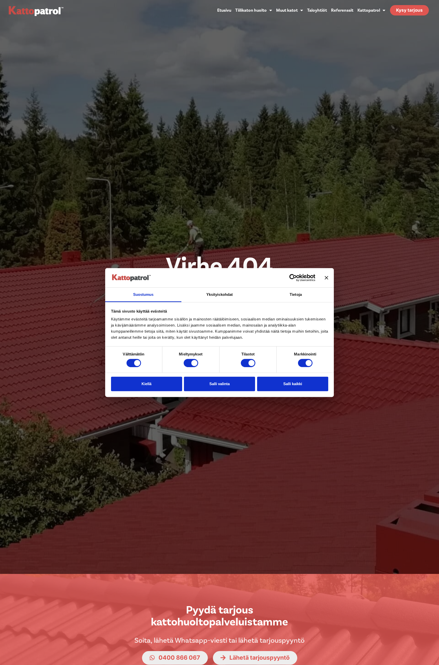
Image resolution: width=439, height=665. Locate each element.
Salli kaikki (292, 384)
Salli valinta (219, 384)
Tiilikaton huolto (251, 10)
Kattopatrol (368, 10)
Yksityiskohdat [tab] (219, 294)
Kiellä (146, 384)
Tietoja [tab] (296, 294)
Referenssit (342, 10)
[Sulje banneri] (326, 278)
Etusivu (224, 10)
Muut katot (287, 10)
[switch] (191, 363)
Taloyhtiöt (317, 10)
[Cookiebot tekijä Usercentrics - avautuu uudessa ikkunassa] (293, 278)
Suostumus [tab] (143, 294)
